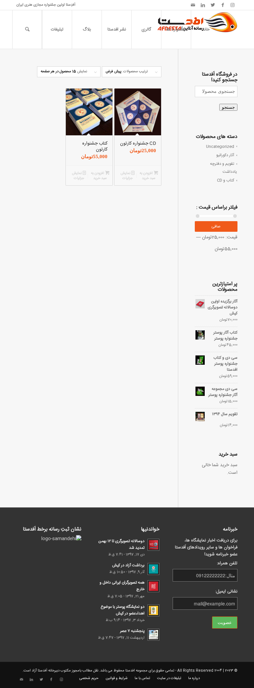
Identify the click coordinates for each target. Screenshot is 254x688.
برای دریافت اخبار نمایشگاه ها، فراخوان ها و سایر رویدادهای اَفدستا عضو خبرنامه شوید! (206, 547)
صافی (216, 226)
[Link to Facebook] (223, 5)
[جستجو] (27, 29)
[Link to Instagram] (232, 5)
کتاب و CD (225, 180)
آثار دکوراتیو (225, 155)
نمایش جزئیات (126, 175)
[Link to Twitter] (213, 5)
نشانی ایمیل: (226, 591)
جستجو (228, 107)
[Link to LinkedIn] (203, 5)
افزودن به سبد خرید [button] (148, 175)
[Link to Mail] (193, 5)
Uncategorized (220, 146)
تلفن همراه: (227, 563)
